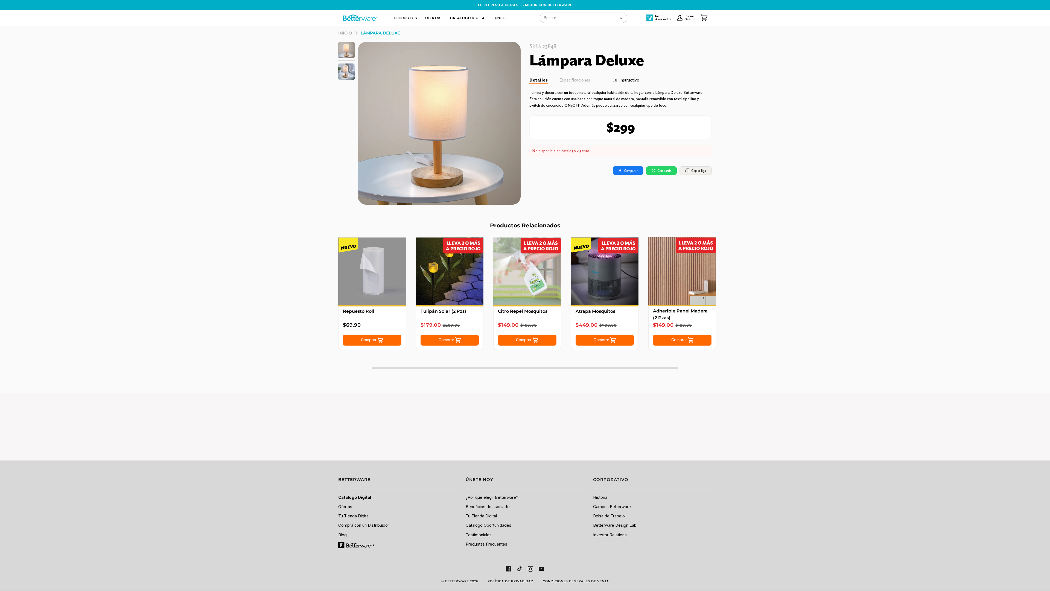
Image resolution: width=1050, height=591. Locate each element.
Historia (600, 497)
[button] (405, 18)
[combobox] (583, 18)
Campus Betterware (612, 506)
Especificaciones (574, 80)
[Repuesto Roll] (372, 271)
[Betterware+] (356, 544)
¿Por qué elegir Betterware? (492, 497)
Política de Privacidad (510, 581)
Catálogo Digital (354, 497)
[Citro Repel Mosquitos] (527, 271)
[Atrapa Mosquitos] (605, 271)
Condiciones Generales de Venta (576, 581)
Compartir (631, 171)
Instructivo (629, 80)
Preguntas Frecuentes (486, 544)
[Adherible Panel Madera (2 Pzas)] (682, 271)
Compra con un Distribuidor (363, 525)
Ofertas (345, 506)
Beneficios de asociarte (488, 506)
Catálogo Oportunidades (488, 525)
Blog (342, 534)
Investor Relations (610, 534)
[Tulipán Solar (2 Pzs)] (450, 271)
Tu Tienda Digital (353, 516)
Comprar (369, 339)
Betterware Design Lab (615, 525)
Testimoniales (479, 534)
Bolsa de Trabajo (609, 516)
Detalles (538, 80)
